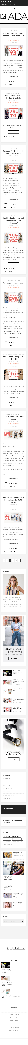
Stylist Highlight (8, 795)
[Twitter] (11, 1)
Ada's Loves (14, 30)
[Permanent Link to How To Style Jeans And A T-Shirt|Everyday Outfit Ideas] (14, 523)
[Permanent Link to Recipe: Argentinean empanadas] (7, 857)
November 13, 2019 (13, 421)
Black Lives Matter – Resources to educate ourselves (17, 672)
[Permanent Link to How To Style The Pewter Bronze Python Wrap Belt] (14, 57)
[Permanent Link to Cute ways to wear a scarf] (14, 304)
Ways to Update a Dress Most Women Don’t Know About (18, 895)
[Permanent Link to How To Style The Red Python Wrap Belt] (14, 119)
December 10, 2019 (13, 361)
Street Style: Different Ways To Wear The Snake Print (18, 699)
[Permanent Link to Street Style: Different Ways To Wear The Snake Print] (7, 703)
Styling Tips (20, 354)
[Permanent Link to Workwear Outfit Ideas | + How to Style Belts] (14, 174)
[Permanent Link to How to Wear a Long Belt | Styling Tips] (14, 380)
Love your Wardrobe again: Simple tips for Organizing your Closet (9, 878)
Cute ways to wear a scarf (14, 283)
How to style (17, 280)
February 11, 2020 (13, 38)
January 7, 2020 (13, 155)
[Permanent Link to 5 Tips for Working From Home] (7, 694)
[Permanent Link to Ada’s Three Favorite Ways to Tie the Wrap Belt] (7, 907)
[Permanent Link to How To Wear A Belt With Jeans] (14, 440)
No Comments (13, 42)
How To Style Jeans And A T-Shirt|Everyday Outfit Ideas (13, 499)
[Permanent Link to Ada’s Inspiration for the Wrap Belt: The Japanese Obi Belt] (7, 684)
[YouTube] (9, 1)
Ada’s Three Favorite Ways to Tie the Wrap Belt (17, 904)
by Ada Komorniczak (13, 40)
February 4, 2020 (13, 100)
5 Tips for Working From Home (18, 689)
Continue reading (13, 76)
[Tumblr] (13, 1)
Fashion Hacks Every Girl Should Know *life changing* (13, 220)
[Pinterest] (6, 1)
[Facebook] (4, 1)
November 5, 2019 (13, 504)
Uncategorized (7, 798)
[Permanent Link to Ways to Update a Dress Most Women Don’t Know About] (7, 898)
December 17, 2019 (13, 285)
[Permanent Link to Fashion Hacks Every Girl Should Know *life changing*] (14, 244)
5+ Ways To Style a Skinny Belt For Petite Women (17, 708)
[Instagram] (2, 1)
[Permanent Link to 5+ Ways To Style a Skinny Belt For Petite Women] (7, 712)
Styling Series (7, 788)
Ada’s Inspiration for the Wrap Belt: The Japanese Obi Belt (18, 681)
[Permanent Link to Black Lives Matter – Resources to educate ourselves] (7, 675)
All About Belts (17, 93)
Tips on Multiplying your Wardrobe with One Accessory (9, 886)
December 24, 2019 (13, 225)
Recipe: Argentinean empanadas (17, 853)
